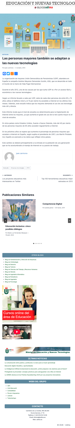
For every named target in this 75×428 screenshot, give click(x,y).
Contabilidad (11, 390)
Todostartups (11, 398)
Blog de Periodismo (11, 277)
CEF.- (9, 386)
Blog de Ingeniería (11, 279)
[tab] (33, 243)
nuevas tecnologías (17, 168)
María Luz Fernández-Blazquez (17, 233)
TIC (28, 168)
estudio (6, 168)
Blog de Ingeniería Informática (14, 274)
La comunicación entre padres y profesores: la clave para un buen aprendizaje (30, 363)
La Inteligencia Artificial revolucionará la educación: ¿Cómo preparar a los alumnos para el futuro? (36, 369)
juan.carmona (9, 68)
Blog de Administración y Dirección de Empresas (20, 259)
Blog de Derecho (10, 264)
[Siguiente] (69, 220)
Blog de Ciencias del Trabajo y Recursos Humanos (21, 269)
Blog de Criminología (11, 262)
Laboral (9, 395)
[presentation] (19, 210)
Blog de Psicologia (11, 282)
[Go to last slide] (5, 220)
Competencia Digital (52, 204)
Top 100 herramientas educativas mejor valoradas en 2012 (57, 178)
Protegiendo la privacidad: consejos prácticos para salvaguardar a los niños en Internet (33, 372)
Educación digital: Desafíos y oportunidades (19, 366)
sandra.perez (49, 207)
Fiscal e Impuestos (13, 393)
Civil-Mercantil (12, 388)
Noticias (5, 54)
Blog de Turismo (10, 267)
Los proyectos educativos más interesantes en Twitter (14, 178)
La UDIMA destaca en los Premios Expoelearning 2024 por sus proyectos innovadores (33, 375)
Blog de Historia (10, 272)
